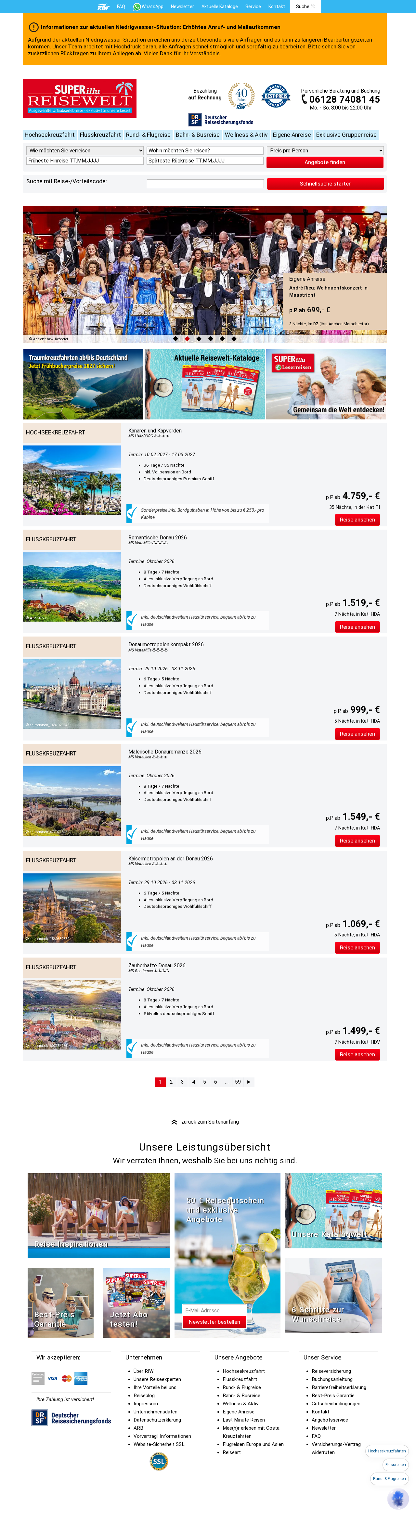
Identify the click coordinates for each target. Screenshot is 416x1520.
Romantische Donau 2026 (157, 538)
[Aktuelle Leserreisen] (326, 384)
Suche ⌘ (305, 6)
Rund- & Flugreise (148, 135)
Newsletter (324, 1428)
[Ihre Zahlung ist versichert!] (220, 119)
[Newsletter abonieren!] (228, 1255)
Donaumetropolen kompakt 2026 (166, 644)
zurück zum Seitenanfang (205, 1122)
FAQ (121, 6)
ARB (138, 1428)
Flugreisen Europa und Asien (253, 1444)
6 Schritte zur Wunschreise (318, 1314)
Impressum (146, 1404)
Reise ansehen (357, 519)
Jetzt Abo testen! (129, 1319)
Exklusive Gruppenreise (346, 135)
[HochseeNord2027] (83, 384)
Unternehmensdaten (155, 1412)
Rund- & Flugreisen (389, 1478)
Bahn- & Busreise (198, 135)
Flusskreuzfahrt (100, 135)
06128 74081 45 (344, 99)
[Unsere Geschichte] (136, 1302)
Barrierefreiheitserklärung (339, 1387)
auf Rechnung (205, 98)
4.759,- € (360, 495)
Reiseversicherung (331, 1371)
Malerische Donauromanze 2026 (165, 752)
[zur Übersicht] (79, 98)
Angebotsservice (330, 1420)
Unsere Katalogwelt (329, 1234)
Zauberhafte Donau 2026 (157, 965)
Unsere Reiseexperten (157, 1379)
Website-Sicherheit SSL (159, 1444)
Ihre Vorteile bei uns (155, 1387)
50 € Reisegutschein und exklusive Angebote (225, 1210)
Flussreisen (395, 1464)
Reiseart (232, 1452)
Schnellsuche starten (326, 183)
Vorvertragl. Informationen (162, 1436)
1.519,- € (360, 602)
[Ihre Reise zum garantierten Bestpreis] (276, 94)
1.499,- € (360, 1030)
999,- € (364, 709)
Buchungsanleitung (332, 1379)
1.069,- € (360, 923)
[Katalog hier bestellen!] (333, 1210)
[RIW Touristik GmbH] (103, 6)
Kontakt (320, 1412)
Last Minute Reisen (244, 1420)
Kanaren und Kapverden (155, 431)
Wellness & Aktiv (246, 135)
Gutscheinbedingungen (336, 1404)
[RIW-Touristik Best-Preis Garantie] (61, 1302)
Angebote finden (325, 162)
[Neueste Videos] (99, 1215)
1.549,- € (360, 816)
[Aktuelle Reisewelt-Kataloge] (204, 384)
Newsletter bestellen (214, 1322)
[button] (398, 1499)
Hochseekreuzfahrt (50, 135)
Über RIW (143, 1371)
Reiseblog (144, 1395)
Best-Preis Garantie (54, 1319)
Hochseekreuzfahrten (387, 1451)
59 (238, 1082)
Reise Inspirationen (71, 1244)
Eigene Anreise (292, 135)
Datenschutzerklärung (157, 1420)
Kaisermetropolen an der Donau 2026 (170, 859)
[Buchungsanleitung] (333, 1295)
